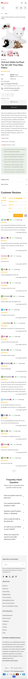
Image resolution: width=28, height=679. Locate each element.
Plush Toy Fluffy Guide (8, 603)
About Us (5, 586)
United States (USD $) (17, 668)
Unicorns (5, 624)
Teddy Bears (6, 621)
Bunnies (5, 630)
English (6, 668)
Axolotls (5, 627)
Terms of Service (7, 597)
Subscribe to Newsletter (10, 559)
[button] (4, 53)
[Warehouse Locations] (25, 8)
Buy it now (14, 107)
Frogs (4, 633)
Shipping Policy (6, 594)
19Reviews (4, 205)
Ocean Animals (6, 618)
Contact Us (5, 589)
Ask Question (6, 81)
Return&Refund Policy (8, 600)
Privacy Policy (6, 591)
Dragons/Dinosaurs (8, 615)
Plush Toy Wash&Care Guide (10, 606)
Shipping (12, 76)
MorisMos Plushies (19, 671)
